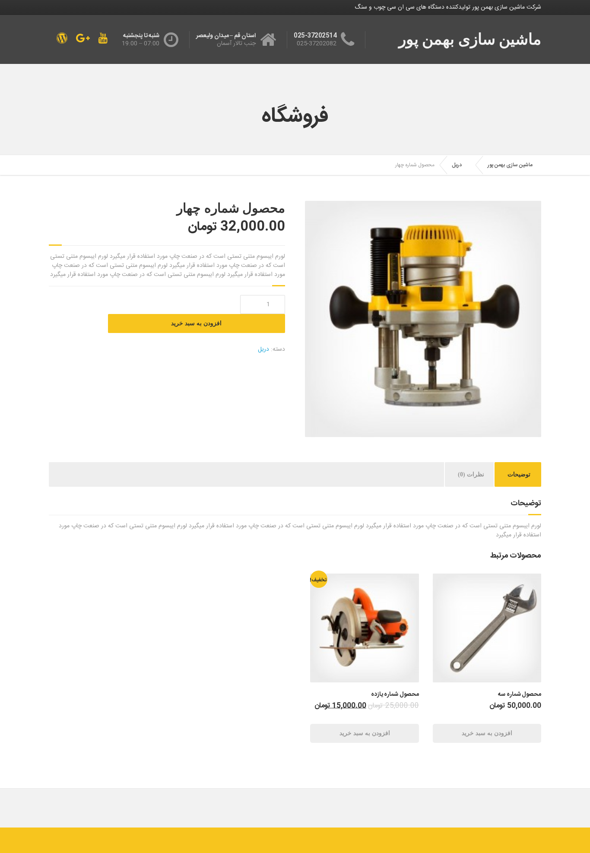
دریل (457, 165)
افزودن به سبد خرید (196, 323)
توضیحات (519, 474)
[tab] (519, 474)
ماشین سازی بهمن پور (510, 165)
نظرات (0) (471, 474)
